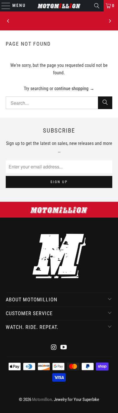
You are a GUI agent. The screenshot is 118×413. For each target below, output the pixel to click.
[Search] (96, 5)
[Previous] (8, 21)
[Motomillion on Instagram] (54, 347)
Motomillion (42, 399)
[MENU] (3, 5)
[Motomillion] (59, 5)
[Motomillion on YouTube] (63, 347)
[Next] (110, 21)
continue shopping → (74, 88)
